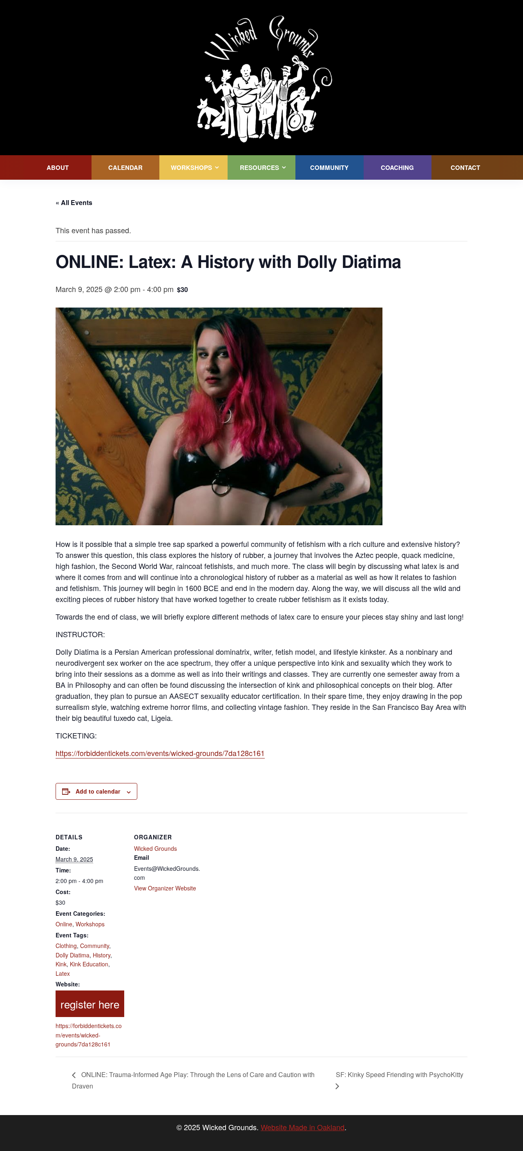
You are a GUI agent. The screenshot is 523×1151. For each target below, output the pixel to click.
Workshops (90, 924)
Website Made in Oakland (302, 1127)
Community (94, 945)
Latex (63, 973)
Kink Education (89, 964)
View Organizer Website (165, 888)
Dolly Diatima (72, 955)
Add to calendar (98, 791)
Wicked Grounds (155, 848)
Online (64, 924)
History (101, 955)
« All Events (74, 202)
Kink (61, 964)
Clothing (66, 945)
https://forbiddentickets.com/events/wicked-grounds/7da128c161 (160, 752)
